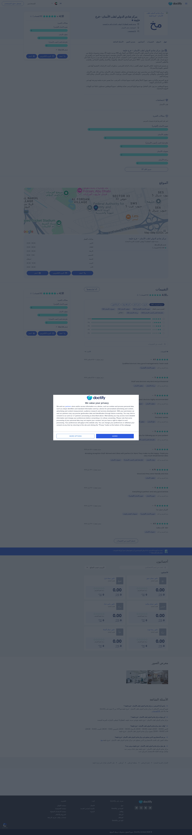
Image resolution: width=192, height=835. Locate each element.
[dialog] (96, 417)
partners (68, 406)
